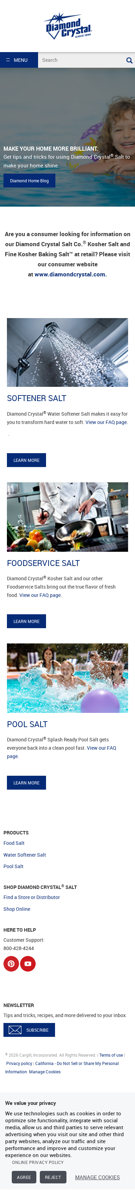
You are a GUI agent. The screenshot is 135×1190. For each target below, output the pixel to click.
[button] (19, 60)
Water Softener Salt (24, 854)
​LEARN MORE (26, 621)
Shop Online (16, 909)
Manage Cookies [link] (45, 1071)
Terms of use (111, 1055)
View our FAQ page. (40, 595)
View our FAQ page (106, 422)
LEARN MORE (26, 460)
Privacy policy (19, 1063)
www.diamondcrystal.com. (71, 274)
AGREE (24, 1177)
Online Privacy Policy (38, 1162)
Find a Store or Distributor (31, 897)
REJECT (53, 1177)
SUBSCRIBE (37, 1030)
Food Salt (14, 843)
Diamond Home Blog (29, 180)
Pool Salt (13, 866)
